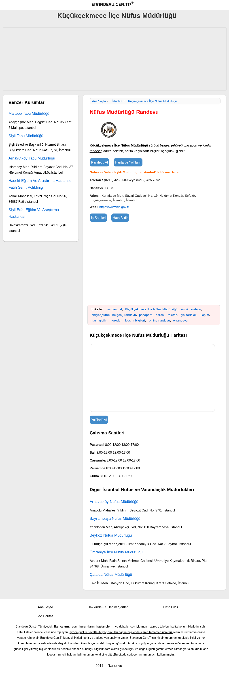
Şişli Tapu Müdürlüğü (25, 136)
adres (160, 315)
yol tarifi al (188, 315)
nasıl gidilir (98, 320)
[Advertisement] (114, 59)
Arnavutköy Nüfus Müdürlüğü (114, 502)
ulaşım (204, 315)
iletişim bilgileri (135, 320)
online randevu (159, 320)
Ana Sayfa (99, 101)
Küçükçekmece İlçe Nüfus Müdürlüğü (116, 15)
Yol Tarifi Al (99, 420)
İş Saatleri (98, 218)
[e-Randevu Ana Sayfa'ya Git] (117, 4)
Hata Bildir (120, 218)
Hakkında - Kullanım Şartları (108, 607)
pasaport (145, 315)
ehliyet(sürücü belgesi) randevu (113, 315)
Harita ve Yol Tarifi (128, 162)
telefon (172, 315)
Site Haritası (45, 616)
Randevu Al (99, 162)
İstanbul (117, 101)
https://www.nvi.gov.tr (114, 207)
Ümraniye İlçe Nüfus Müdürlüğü (116, 552)
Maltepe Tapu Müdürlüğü (28, 113)
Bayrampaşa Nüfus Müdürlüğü (115, 518)
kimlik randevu (191, 309)
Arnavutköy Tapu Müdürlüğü (31, 158)
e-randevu (180, 320)
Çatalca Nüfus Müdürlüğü (111, 574)
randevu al (114, 309)
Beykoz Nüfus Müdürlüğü (111, 535)
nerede (115, 320)
